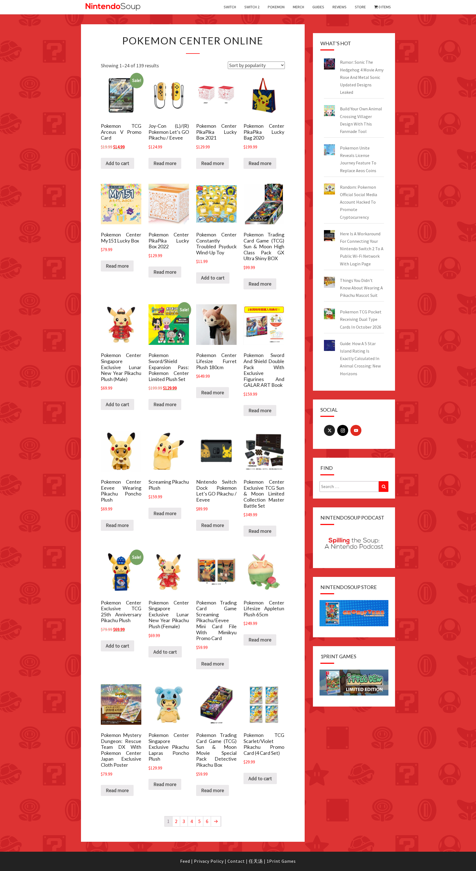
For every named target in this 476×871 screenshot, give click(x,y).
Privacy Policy (209, 861)
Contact (236, 861)
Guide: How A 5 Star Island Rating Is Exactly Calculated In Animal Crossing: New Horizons (360, 358)
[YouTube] (355, 430)
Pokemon (276, 6)
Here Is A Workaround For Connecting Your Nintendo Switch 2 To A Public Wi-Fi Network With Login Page (361, 249)
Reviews (339, 6)
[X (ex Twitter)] (329, 430)
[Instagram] (342, 430)
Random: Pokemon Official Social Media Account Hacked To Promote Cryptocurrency (358, 202)
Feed (185, 861)
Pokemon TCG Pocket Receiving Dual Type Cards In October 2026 (361, 319)
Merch (298, 6)
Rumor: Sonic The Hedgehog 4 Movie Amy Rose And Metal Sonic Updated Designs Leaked (361, 77)
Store (360, 6)
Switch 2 (251, 6)
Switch (230, 6)
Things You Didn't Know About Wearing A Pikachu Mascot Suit (361, 288)
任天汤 (256, 861)
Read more (164, 163)
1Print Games (281, 861)
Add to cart (117, 163)
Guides (318, 6)
